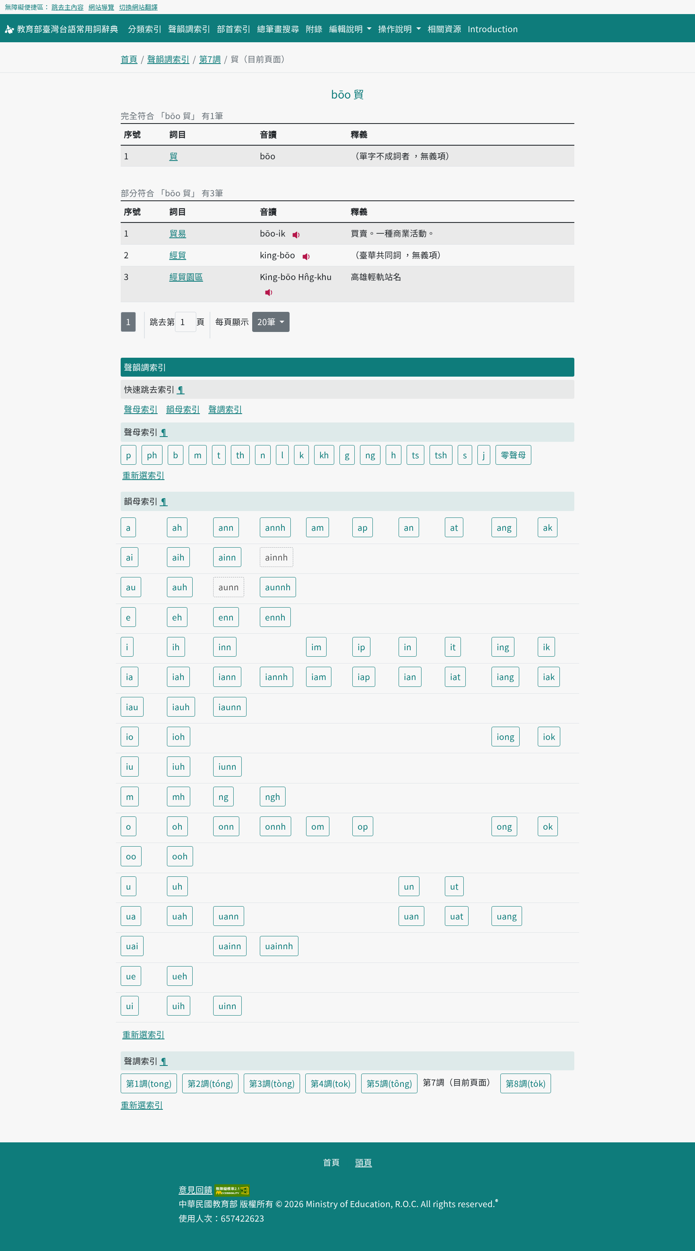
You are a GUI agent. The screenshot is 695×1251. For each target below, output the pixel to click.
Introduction (493, 29)
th (240, 455)
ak (547, 527)
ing (503, 647)
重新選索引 (143, 475)
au (131, 587)
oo (131, 856)
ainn (227, 557)
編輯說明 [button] (347, 29)
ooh (180, 856)
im (316, 647)
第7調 (210, 59)
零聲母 (513, 455)
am (317, 527)
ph (152, 455)
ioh (178, 736)
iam (318, 676)
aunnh (278, 587)
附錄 (314, 29)
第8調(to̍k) (526, 1083)
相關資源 (444, 29)
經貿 (177, 255)
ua (131, 916)
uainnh (279, 946)
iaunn (229, 707)
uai (132, 946)
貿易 (177, 233)
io (130, 736)
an (409, 527)
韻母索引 (183, 409)
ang (504, 527)
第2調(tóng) (210, 1083)
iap (364, 676)
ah (177, 527)
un (409, 886)
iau (132, 707)
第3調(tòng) (272, 1083)
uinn (227, 1006)
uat (456, 916)
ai (129, 557)
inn (224, 647)
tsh (441, 455)
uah (179, 916)
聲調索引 (225, 409)
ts (415, 455)
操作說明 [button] (396, 29)
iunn (227, 766)
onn (226, 826)
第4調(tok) (330, 1083)
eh (177, 617)
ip (361, 647)
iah (178, 676)
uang (507, 916)
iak (549, 676)
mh (178, 796)
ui (130, 1006)
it (453, 647)
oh (177, 826)
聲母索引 (141, 409)
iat (455, 676)
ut (454, 886)
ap (363, 527)
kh (324, 455)
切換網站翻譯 (138, 7)
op (363, 826)
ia (129, 676)
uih (178, 1006)
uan (411, 916)
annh (275, 527)
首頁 (129, 59)
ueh (179, 976)
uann (228, 916)
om (317, 826)
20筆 (267, 321)
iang (505, 676)
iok (549, 736)
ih (176, 647)
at (454, 527)
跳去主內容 (67, 7)
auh (179, 587)
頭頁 (363, 1162)
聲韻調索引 (189, 29)
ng (370, 455)
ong (504, 826)
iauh (181, 707)
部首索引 (234, 29)
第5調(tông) (389, 1083)
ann (226, 527)
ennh (275, 617)
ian (410, 676)
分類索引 (145, 29)
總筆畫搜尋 (278, 29)
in (407, 647)
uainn (229, 946)
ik (546, 647)
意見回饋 (195, 1189)
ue (131, 976)
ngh (272, 796)
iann (227, 676)
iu (130, 766)
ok (548, 826)
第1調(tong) (149, 1083)
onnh (275, 826)
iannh (276, 676)
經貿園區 (186, 276)
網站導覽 (101, 7)
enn (226, 617)
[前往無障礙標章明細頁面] (232, 1189)
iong (505, 736)
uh (177, 886)
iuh (178, 766)
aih (178, 557)
